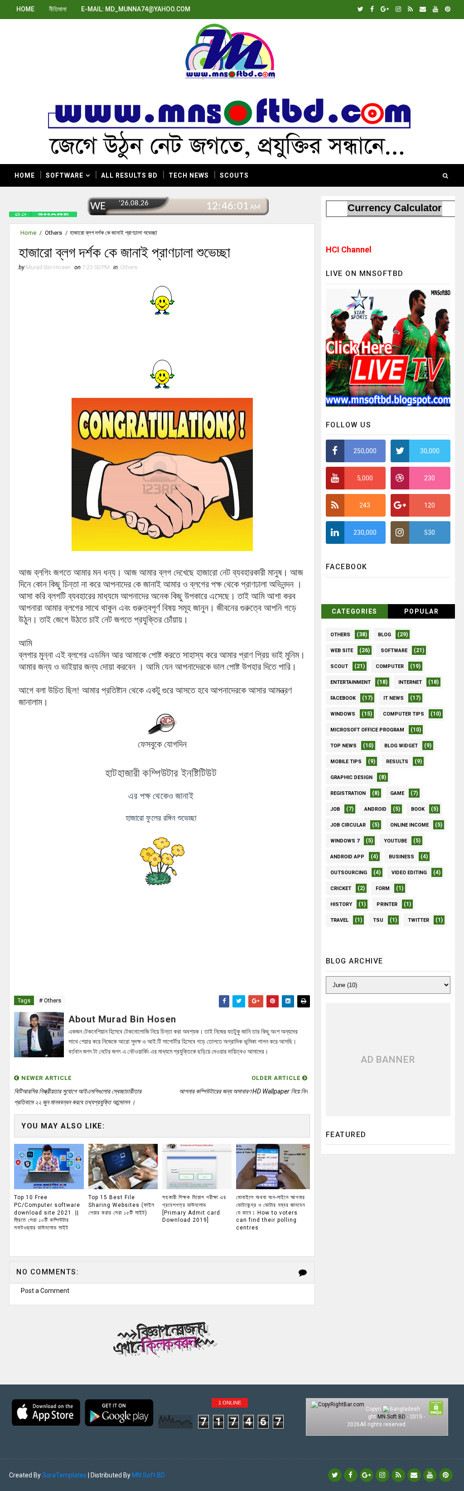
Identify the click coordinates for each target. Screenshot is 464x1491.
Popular (421, 611)
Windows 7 (344, 841)
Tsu (378, 920)
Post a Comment (45, 1290)
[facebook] (372, 9)
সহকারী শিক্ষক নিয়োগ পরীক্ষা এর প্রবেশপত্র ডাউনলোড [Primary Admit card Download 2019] (194, 1208)
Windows (342, 714)
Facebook (343, 698)
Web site (341, 651)
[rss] (410, 9)
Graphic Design (351, 777)
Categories (354, 611)
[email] (422, 9)
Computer (390, 666)
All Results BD (129, 175)
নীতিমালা (58, 9)
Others (53, 232)
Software (64, 175)
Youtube (395, 841)
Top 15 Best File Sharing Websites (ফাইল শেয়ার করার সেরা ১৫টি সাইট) (121, 1205)
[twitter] (360, 9)
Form (383, 888)
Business (401, 857)
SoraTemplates (64, 1475)
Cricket (340, 888)
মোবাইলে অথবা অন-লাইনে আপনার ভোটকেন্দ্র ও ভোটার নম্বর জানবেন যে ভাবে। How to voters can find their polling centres (270, 1212)
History (341, 904)
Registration (348, 793)
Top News (343, 746)
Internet (410, 682)
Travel (339, 920)
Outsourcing (348, 873)
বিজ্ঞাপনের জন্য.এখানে (162, 1337)
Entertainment (350, 682)
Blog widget (401, 746)
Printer (387, 904)
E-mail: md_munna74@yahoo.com (135, 9)
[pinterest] (448, 9)
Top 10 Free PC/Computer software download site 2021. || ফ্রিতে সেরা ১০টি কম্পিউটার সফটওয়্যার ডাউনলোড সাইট (47, 1212)
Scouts (234, 175)
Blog (384, 635)
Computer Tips (403, 714)
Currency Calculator (395, 207)
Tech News (189, 175)
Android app (347, 857)
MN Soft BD (391, 1417)
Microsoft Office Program (367, 730)
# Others (50, 1000)
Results (397, 762)
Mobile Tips (346, 762)
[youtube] (435, 9)
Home (25, 9)
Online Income (409, 825)
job (335, 809)
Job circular (348, 825)
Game (397, 793)
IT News (393, 698)
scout (339, 666)
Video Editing (409, 873)
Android (375, 809)
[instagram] (398, 9)
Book (418, 809)
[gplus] (384, 9)
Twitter (418, 920)
